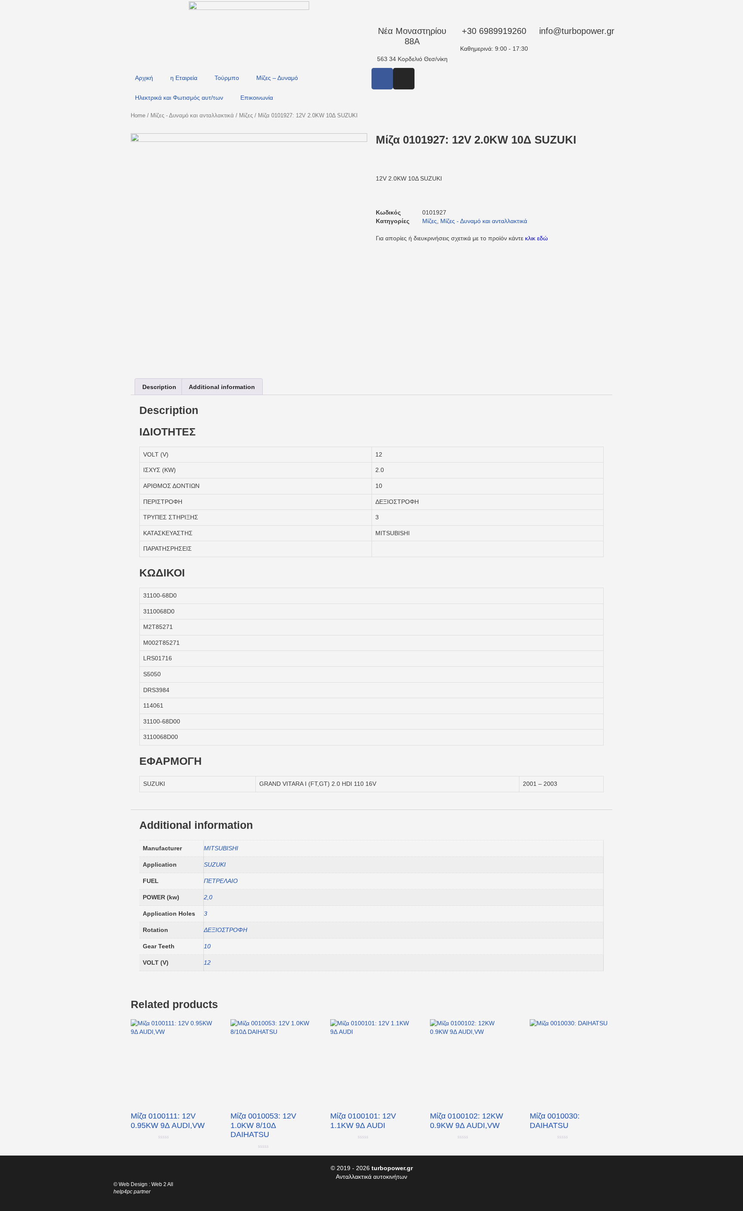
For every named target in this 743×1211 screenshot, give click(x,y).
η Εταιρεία (183, 77)
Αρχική (144, 77)
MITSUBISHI (221, 848)
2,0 (208, 897)
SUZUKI (215, 864)
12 (207, 962)
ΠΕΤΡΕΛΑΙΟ (221, 880)
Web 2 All (162, 1184)
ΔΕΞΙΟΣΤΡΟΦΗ (225, 929)
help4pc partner (132, 1192)
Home (138, 115)
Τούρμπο (227, 77)
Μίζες (246, 115)
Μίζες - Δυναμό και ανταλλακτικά (192, 115)
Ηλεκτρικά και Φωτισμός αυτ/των (179, 97)
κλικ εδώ (536, 238)
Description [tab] (159, 386)
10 (207, 946)
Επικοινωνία (256, 97)
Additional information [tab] (222, 386)
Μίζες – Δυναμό (277, 77)
